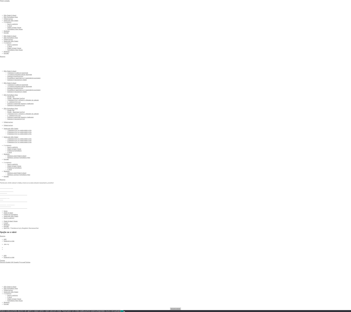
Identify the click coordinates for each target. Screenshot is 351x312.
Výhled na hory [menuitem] (8, 290)
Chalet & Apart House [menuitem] (14, 299)
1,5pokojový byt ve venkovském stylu (19, 130)
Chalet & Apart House (14, 27)
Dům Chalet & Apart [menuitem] (10, 287)
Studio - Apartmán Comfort (16, 98)
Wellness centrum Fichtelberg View (18, 158)
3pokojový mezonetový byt (16, 105)
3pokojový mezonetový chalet (17, 80)
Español (16, 262)
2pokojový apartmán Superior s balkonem (20, 104)
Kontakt (6, 33)
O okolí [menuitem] (9, 297)
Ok (122, 311)
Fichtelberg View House (15, 29)
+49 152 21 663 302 (6, 186)
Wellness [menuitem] (7, 302)
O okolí (9, 26)
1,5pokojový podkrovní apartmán (17, 73)
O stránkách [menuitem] (7, 294)
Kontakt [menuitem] (6, 304)
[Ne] (124, 311)
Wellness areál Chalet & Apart (16, 156)
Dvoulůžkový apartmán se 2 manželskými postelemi (23, 78)
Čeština (2, 260)
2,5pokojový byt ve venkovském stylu (19, 132)
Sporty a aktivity (12, 24)
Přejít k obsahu (5, 1)
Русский (22, 262)
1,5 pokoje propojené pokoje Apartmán (19, 75)
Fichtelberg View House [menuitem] (15, 301)
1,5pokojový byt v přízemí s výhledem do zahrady (23, 100)
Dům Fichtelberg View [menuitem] (11, 288)
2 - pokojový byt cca (13, 102)
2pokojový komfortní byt (15, 76)
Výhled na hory (8, 19)
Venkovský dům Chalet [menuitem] (11, 292)
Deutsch (3, 262)
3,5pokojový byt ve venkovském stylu (19, 134)
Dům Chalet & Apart (10, 15)
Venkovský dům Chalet (11, 21)
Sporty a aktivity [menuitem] (12, 295)
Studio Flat (10, 97)
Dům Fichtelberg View (11, 17)
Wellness (7, 31)
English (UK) (10, 262)
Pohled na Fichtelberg (14, 151)
